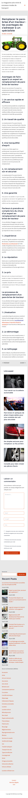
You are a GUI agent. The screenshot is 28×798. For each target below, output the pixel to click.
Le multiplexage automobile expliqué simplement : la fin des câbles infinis (17, 643)
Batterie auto (5, 687)
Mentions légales (14, 782)
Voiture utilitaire (6, 767)
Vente (3, 758)
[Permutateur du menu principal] (25, 5)
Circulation (5, 692)
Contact (14, 780)
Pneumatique (5, 721)
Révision (4, 735)
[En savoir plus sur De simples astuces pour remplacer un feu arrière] (14, 431)
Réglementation (6, 729)
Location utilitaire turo (8, 770)
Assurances (5, 681)
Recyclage (4, 727)
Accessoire (5, 672)
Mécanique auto (6, 712)
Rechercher (4, 571)
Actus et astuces (6, 678)
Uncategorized (6, 755)
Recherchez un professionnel (10, 243)
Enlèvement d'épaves (8, 701)
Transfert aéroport (7, 747)
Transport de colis (7, 749)
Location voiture (6, 709)
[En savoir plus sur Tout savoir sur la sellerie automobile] (14, 381)
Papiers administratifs (8, 718)
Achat (3, 675)
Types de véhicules (7, 752)
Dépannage (5, 698)
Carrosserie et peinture (8, 689)
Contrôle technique (7, 695)
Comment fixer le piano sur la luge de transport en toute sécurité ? (16, 626)
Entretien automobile (8, 704)
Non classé (5, 715)
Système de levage (7, 741)
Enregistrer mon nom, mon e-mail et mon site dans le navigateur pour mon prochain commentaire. (14, 533)
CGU (14, 784)
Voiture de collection (7, 764)
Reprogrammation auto (8, 732)
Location (4, 707)
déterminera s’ (6, 322)
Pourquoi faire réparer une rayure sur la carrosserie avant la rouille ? (17, 599)
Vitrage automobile (7, 761)
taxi (3, 744)
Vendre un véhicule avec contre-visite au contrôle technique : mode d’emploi (16, 660)
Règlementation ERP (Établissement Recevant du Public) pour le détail (16, 617)
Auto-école (5, 684)
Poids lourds (5, 724)
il (10, 322)
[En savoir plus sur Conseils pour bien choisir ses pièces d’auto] (14, 454)
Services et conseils (7, 738)
